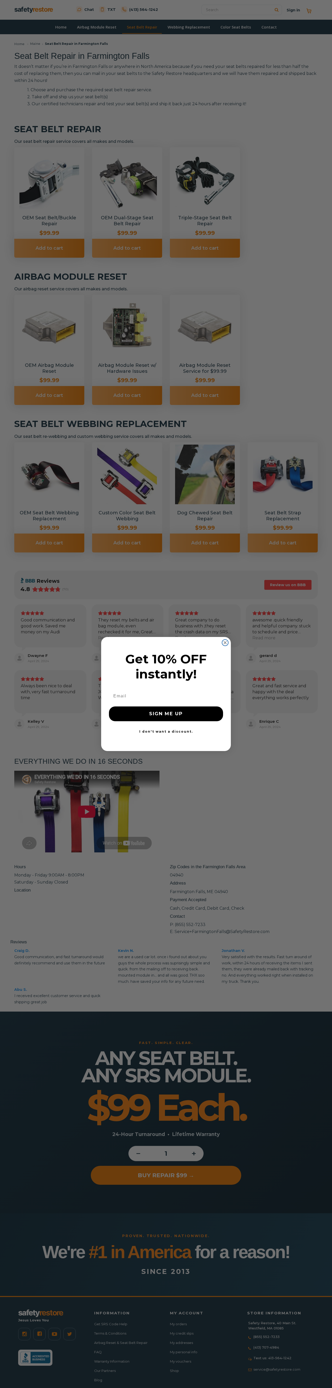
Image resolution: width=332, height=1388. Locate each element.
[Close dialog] (225, 643)
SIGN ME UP (166, 714)
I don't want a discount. (166, 731)
